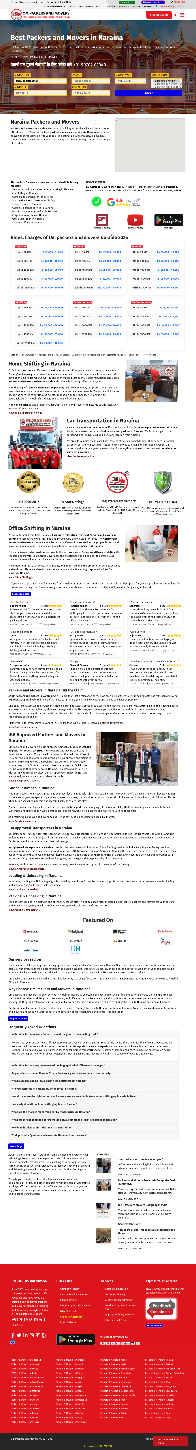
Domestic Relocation (116, 1288)
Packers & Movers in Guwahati (160, 1395)
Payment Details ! (127, 2)
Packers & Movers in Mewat (113, 1360)
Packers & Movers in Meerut (69, 1373)
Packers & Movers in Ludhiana (70, 1408)
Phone (76, 74)
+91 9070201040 (28, 1319)
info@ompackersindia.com (169, 1289)
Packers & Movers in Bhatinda (25, 1391)
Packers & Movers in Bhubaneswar (117, 1391)
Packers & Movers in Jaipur (24, 1404)
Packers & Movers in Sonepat (25, 1364)
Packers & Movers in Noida (24, 1373)
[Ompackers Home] (40, 14)
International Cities (116, 1320)
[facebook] (12, 1336)
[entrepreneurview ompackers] (120, 931)
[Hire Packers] (13, 1343)
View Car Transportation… (81, 456)
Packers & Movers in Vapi (157, 1417)
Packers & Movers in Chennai (25, 1395)
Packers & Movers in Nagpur (25, 1413)
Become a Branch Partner (143, 6)
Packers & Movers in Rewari (69, 1364)
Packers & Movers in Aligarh (69, 1386)
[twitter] (19, 1336)
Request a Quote (93, 7)
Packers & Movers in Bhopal (69, 1391)
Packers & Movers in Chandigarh (161, 1391)
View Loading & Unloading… (24, 889)
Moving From (23, 74)
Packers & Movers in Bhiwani (70, 1368)
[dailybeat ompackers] (165, 940)
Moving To (21, 86)
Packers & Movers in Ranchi (24, 1417)
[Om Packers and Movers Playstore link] (75, 1339)
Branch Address (76, 6)
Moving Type (123, 74)
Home (14, 57)
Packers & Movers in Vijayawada (71, 1422)
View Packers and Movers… (24, 727)
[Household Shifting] (166, 81)
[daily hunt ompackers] (75, 931)
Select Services (160, 74)
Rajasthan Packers (33, 57)
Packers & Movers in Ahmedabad (27, 1386)
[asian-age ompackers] (30, 940)
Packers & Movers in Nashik (69, 1413)
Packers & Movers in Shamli (158, 1377)
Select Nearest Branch (154, 2)
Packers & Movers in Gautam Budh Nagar (165, 1373)
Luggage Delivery (120, 1314)
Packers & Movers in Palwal (24, 1368)
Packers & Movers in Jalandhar (70, 1404)
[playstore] (14, 1366)
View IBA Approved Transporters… (27, 868)
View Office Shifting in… (22, 577)
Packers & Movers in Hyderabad (71, 1400)
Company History (69, 1288)
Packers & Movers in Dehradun (71, 1395)
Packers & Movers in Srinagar (70, 1417)
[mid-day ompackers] (30, 949)
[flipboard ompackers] (30, 931)
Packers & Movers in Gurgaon (70, 1360)
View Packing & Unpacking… (24, 909)
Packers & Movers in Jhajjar (113, 1364)
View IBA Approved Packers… (24, 780)
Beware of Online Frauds (54, 6)
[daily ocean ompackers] (165, 931)
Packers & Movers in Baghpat (70, 1377)
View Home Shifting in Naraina (25, 412)
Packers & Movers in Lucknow (25, 1408)
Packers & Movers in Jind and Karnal (163, 1368)
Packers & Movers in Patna (113, 1413)
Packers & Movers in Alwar (69, 1382)
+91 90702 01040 (89, 65)
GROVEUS (108, 1446)
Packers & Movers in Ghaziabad (115, 1373)
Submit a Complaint (71, 1316)
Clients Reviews (68, 1300)
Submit (148, 93)
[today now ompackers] (75, 940)
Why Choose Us (68, 1311)
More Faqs (16, 1146)
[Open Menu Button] (182, 15)
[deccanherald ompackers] (75, 949)
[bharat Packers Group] (45, 1336)
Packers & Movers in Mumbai (159, 1408)
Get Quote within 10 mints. (168, 1441)
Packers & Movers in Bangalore (160, 1386)
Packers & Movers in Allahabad (115, 1386)
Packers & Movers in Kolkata (159, 1404)
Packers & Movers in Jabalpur (159, 1400)
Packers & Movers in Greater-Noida (117, 1395)
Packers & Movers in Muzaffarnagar (28, 1382)
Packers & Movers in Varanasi (25, 1422)
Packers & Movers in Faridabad (26, 1360)
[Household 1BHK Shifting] (166, 87)
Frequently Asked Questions (76, 1305)
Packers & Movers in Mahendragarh (117, 1368)
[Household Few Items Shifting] (166, 84)
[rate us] (123, 202)
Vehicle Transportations (118, 1300)
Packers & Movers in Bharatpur (115, 1382)
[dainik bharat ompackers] (120, 940)
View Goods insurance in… (23, 821)
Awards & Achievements (73, 1294)
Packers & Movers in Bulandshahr (27, 1377)
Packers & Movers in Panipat (159, 1364)
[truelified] (38, 1336)
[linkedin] (25, 1336)
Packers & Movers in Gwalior (25, 1400)
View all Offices (155, 1325)
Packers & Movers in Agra (157, 1382)
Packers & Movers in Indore (114, 1400)
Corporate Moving (115, 1294)
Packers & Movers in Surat (113, 1417)
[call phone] (96, 201)
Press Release (68, 1322)
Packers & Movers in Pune (158, 1413)
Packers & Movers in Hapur (113, 1377)
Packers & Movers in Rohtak (159, 1360)
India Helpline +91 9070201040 (116, 6)
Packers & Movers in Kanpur (114, 1404)
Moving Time (79, 86)
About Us (150, 1439)
